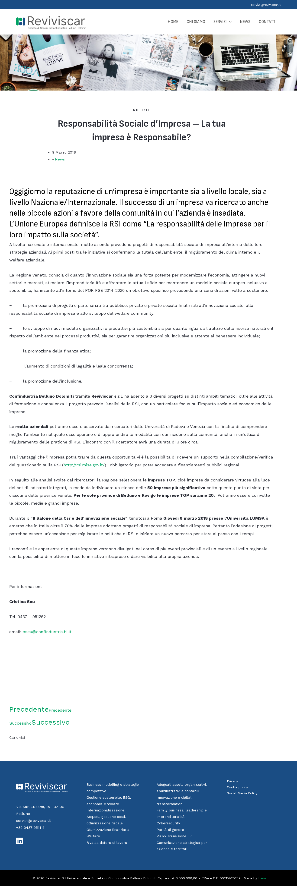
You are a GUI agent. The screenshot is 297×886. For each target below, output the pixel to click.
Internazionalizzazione (105, 810)
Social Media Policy (242, 793)
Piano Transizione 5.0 (175, 836)
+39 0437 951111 (30, 827)
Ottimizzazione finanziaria (108, 830)
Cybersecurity (168, 823)
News (60, 159)
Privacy (232, 781)
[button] (229, 21)
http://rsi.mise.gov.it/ (84, 464)
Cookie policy (237, 787)
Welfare (93, 836)
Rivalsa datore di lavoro (107, 843)
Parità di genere (170, 830)
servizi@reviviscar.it (266, 4)
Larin (262, 878)
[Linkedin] (19, 841)
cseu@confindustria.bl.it (47, 631)
